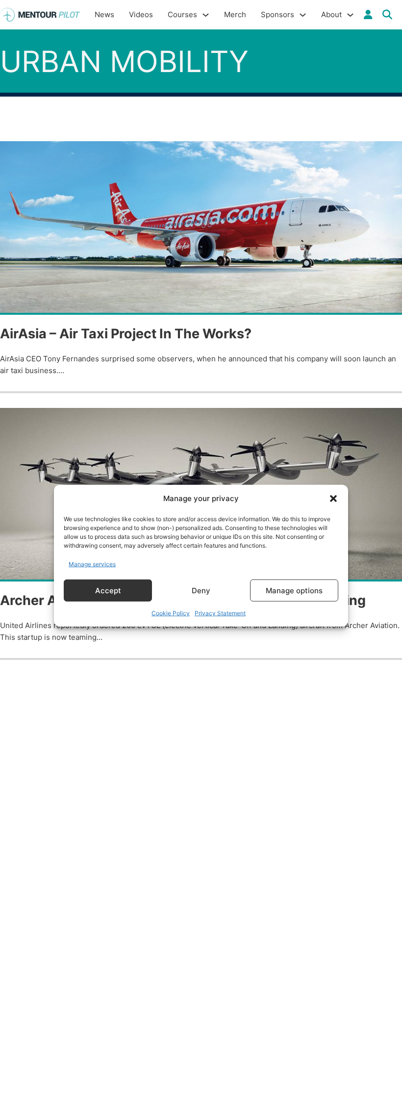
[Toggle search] (387, 15)
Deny (201, 590)
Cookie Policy (170, 613)
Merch (235, 14)
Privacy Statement (220, 613)
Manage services (92, 563)
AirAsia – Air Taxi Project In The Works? (125, 334)
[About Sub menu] (350, 15)
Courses (182, 14)
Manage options (294, 590)
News (104, 14)
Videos (141, 14)
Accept (108, 590)
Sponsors (277, 14)
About (331, 14)
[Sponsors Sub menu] (302, 15)
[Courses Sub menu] (205, 15)
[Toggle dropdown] (368, 15)
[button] (333, 499)
